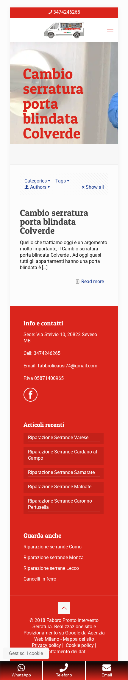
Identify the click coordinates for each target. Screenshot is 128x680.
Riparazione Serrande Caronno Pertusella (60, 504)
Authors (38, 187)
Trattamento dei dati (65, 651)
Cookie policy (80, 645)
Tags (60, 181)
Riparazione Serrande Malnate (59, 486)
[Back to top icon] (64, 608)
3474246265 (66, 12)
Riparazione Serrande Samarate (61, 472)
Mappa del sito (78, 639)
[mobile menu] (110, 30)
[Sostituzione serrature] (64, 30)
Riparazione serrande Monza (54, 557)
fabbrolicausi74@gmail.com (67, 366)
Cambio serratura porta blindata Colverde (54, 221)
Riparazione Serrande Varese (58, 437)
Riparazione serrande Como (53, 547)
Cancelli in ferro (40, 579)
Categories (35, 181)
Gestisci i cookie (26, 653)
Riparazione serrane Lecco (51, 568)
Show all (95, 187)
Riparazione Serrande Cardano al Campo (62, 455)
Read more (92, 281)
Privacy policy (46, 645)
